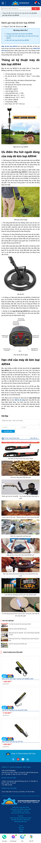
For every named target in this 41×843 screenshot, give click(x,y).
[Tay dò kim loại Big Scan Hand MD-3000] (20, 699)
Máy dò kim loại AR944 (9, 46)
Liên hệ (21, 829)
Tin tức (21, 826)
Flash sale (21, 827)
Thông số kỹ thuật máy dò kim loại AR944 (19, 34)
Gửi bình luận (8, 431)
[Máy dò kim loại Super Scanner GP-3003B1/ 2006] (20, 668)
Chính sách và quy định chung (20, 807)
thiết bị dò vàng (19, 400)
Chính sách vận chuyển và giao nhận (20, 809)
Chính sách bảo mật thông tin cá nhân (20, 818)
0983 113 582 (8, 785)
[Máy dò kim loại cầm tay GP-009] (20, 731)
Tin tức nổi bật (8, 621)
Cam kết (20, 816)
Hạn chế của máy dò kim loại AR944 (17, 40)
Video (21, 831)
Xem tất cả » (34, 438)
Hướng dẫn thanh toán (20, 821)
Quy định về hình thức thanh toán (20, 819)
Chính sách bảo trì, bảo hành (20, 811)
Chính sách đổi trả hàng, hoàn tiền (20, 813)
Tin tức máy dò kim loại (11, 438)
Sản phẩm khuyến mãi (13, 652)
